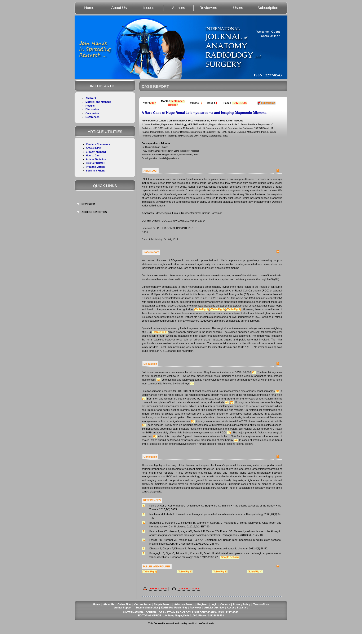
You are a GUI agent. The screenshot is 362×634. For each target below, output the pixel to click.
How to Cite (93, 155)
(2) (158, 379)
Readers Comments (98, 144)
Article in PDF (94, 148)
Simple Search (162, 604)
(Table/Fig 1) (201, 309)
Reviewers (208, 8)
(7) (229, 432)
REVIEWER (88, 204)
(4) (277, 391)
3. (144, 522)
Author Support (123, 607)
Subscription (267, 8)
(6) (143, 425)
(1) (253, 372)
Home (89, 8)
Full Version (268, 103)
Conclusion (92, 113)
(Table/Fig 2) (217, 309)
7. (144, 553)
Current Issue (142, 604)
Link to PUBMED (96, 163)
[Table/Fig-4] (255, 571)
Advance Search (184, 604)
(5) (231, 402)
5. (144, 540)
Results (90, 105)
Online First (124, 604)
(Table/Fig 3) (233, 309)
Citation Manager (96, 151)
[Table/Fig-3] (220, 571)
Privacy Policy (241, 604)
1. (144, 505)
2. (144, 514)
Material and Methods (98, 102)
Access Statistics (237, 607)
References (92, 117)
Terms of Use (261, 604)
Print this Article (95, 166)
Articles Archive (214, 607)
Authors (178, 8)
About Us (119, 8)
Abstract (90, 98)
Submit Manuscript (147, 607)
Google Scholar (230, 557)
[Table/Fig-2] (185, 571)
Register (202, 604)
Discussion (92, 109)
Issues (148, 8)
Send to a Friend (95, 170)
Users (238, 8)
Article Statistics (96, 159)
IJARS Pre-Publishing (174, 607)
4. (144, 531)
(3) (192, 383)
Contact (225, 604)
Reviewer (195, 607)
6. (144, 548)
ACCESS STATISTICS (94, 212)
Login (214, 604)
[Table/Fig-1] (149, 571)
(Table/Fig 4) (160, 332)
